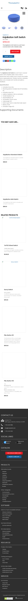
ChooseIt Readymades (7, 535)
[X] (6, 61)
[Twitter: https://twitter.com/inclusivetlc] (17, 442)
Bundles (4, 486)
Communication (6, 492)
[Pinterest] (8, 61)
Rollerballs (4, 477)
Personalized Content (7, 514)
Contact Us (4, 588)
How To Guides (5, 559)
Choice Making (5, 517)
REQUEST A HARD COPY (14, 456)
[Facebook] (4, 61)
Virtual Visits (5, 562)
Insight (3, 536)
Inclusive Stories (5, 538)
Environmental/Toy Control (8, 494)
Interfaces (4, 473)
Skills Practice (5, 519)
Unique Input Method (6, 480)
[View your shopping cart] (22, 8)
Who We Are (5, 586)
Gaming (4, 499)
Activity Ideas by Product (7, 570)
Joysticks (4, 475)
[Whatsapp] (12, 61)
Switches (4, 471)
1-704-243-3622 (9, 425)
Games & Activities (6, 531)
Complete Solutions (6, 501)
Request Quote (8, 56)
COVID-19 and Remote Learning (9, 568)
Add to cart (15, 51)
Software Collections (7, 512)
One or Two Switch (6, 515)
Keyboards (4, 482)
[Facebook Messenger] (14, 61)
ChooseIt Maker (5, 533)
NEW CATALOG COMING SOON (14, 453)
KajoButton (6, 35)
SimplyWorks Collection (7, 484)
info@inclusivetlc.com (10, 428)
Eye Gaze (4, 479)
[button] (23, 13)
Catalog (4, 549)
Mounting (4, 497)
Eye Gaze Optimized (6, 525)
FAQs (3, 560)
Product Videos (5, 551)
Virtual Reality (5, 496)
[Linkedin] (10, 61)
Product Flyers (5, 553)
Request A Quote (6, 584)
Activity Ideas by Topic (7, 572)
